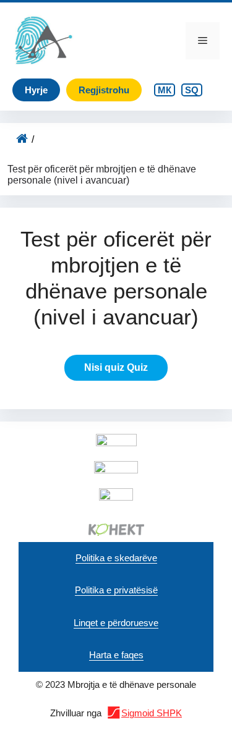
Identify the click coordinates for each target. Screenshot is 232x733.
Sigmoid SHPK (151, 713)
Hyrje (36, 90)
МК (164, 90)
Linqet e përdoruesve (116, 622)
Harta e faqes (116, 655)
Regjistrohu (104, 90)
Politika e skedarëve (116, 558)
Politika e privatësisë (116, 590)
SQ (192, 90)
